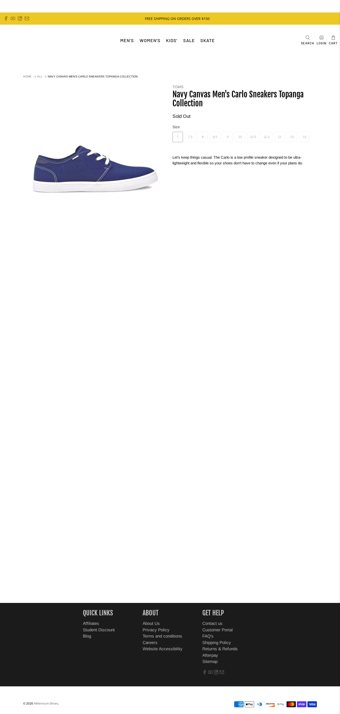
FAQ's (208, 636)
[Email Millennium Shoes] (27, 18)
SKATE (207, 40)
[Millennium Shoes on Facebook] (6, 18)
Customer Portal (217, 630)
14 (304, 137)
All (39, 76)
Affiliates (91, 623)
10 (240, 137)
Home (27, 76)
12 (279, 137)
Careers (150, 642)
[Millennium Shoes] (19, 40)
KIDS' (171, 40)
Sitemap (210, 661)
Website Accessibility (162, 649)
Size (176, 127)
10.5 (253, 137)
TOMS (177, 87)
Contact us (212, 623)
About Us (151, 623)
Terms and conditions (162, 636)
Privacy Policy (156, 630)
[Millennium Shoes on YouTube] (13, 18)
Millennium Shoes (46, 703)
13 (292, 137)
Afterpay (210, 655)
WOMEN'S (150, 40)
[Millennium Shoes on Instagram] (20, 18)
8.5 (215, 137)
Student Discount (99, 630)
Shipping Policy (216, 642)
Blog (87, 636)
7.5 (190, 137)
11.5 (267, 137)
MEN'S (127, 40)
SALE (189, 40)
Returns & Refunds (220, 649)
